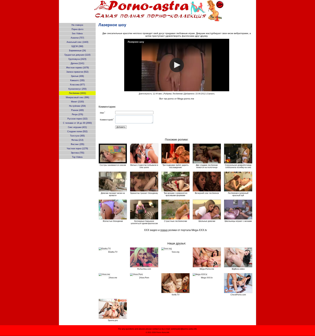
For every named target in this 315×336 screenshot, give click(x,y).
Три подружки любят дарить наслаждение (175, 166)
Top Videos (77, 157)
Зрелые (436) (77, 76)
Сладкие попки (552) (77, 131)
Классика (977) (77, 84)
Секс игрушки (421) (77, 127)
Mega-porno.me (185, 98)
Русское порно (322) (77, 118)
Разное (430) (77, 110)
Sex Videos (77, 33)
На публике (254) (77, 106)
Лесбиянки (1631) (77, 93)
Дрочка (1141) (77, 63)
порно (164, 230)
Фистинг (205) (77, 144)
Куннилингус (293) (77, 89)
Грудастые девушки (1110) (77, 55)
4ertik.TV (175, 295)
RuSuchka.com (144, 269)
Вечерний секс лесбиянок (207, 193)
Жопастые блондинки (113, 221)
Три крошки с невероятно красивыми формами (175, 194)
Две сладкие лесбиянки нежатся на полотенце (207, 166)
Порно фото (77, 29)
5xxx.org (175, 252)
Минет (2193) (77, 101)
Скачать (211, 94)
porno (171, 98)
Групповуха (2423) (77, 59)
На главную (77, 25)
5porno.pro (113, 320)
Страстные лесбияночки (175, 221)
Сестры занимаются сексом (113, 165)
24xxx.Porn (144, 278)
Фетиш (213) (77, 140)
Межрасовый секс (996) (77, 97)
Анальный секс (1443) (77, 42)
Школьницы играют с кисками (238, 221)
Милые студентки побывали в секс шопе (144, 166)
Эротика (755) (77, 153)
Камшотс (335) (77, 80)
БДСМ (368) (77, 46)
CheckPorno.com (238, 295)
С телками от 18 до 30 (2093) (77, 123)
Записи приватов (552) (77, 72)
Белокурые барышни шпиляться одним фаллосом (144, 222)
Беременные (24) (77, 50)
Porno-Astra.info (162, 332)
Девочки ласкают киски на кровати (113, 194)
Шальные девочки (207, 221)
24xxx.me (113, 278)
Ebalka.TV (112, 252)
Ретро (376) (77, 114)
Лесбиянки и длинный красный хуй (238, 194)
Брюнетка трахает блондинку (144, 193)
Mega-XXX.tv (199, 230)
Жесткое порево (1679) (77, 67)
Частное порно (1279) (77, 148)
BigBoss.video (238, 269)
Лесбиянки (178, 94)
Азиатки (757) (77, 38)
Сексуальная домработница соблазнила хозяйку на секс (238, 166)
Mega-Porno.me (207, 269)
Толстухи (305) (77, 135)
